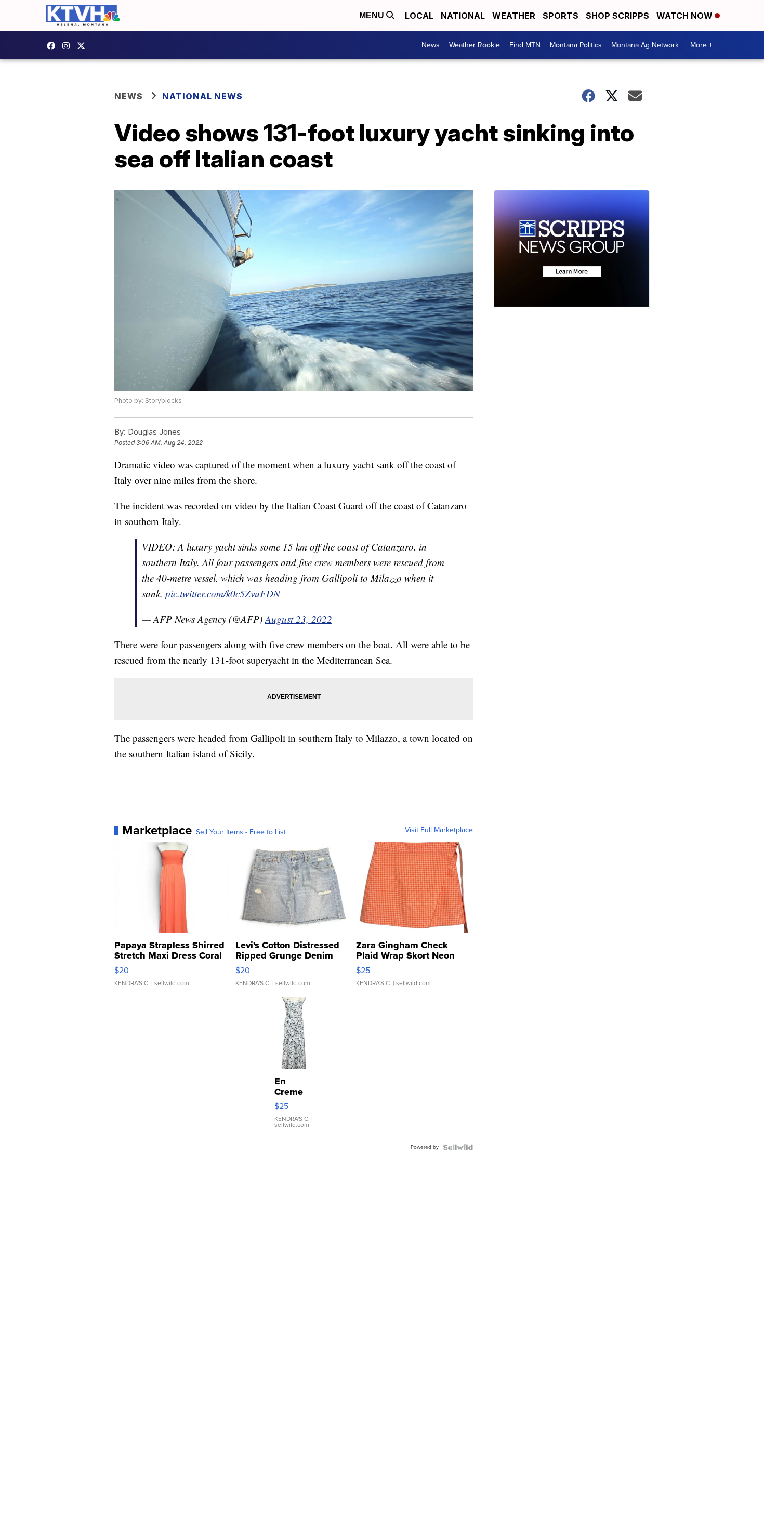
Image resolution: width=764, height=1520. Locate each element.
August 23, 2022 (298, 618)
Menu (372, 15)
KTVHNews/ (53, 46)
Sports (560, 15)
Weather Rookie (474, 45)
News (430, 45)
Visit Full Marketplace (439, 830)
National (463, 15)
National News (202, 96)
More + (701, 45)
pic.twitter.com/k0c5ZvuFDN (222, 593)
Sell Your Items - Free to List (241, 832)
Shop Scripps (617, 15)
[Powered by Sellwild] (458, 1147)
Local (419, 15)
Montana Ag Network (645, 45)
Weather (513, 15)
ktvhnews (68, 46)
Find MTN (525, 45)
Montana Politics (576, 45)
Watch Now (685, 15)
